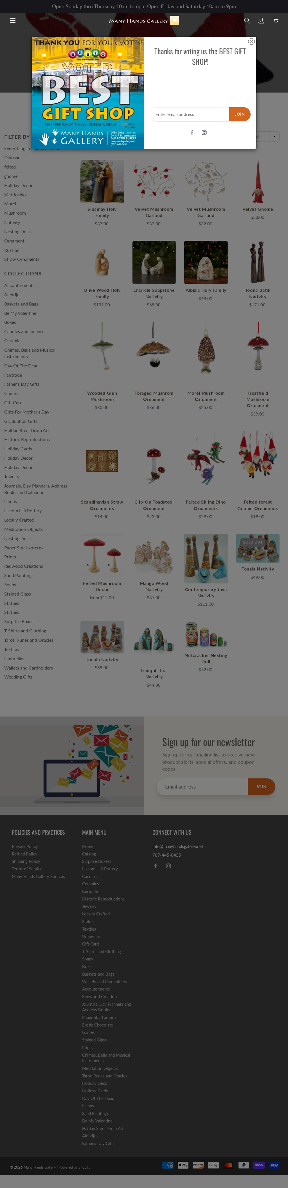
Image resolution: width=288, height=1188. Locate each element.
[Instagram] (204, 133)
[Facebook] (192, 133)
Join (240, 114)
